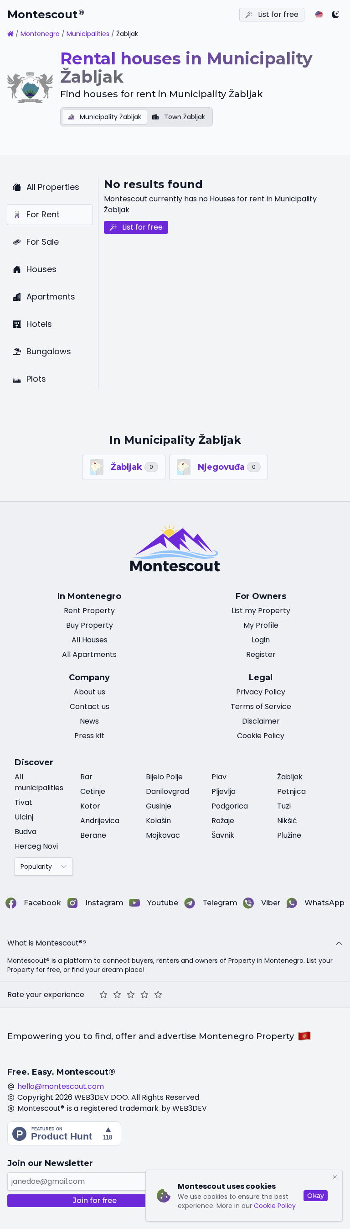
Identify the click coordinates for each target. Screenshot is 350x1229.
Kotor (90, 806)
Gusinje (158, 806)
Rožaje (222, 820)
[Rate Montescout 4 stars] (144, 994)
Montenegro (40, 33)
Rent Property (89, 610)
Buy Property (89, 625)
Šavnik (222, 835)
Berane (93, 835)
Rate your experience (45, 994)
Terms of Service (261, 706)
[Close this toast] (335, 1177)
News (89, 721)
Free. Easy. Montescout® (61, 1072)
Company (89, 677)
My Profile (260, 625)
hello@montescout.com (60, 1086)
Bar (86, 777)
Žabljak (290, 777)
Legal (261, 677)
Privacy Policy (260, 692)
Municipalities (88, 33)
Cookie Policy (275, 1205)
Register (261, 654)
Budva (25, 831)
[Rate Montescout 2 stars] (117, 994)
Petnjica (291, 791)
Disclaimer (261, 721)
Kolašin (158, 820)
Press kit (89, 735)
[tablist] (136, 117)
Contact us (89, 706)
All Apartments (89, 654)
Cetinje (92, 791)
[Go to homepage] (10, 34)
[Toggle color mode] (335, 14)
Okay (315, 1196)
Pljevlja (223, 791)
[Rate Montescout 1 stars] (103, 994)
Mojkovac (163, 835)
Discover (34, 762)
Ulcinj (24, 817)
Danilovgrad (167, 791)
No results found (153, 184)
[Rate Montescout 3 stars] (130, 994)
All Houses (90, 640)
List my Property (261, 610)
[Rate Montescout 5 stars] (158, 994)
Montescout (45, 14)
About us (89, 692)
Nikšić (287, 820)
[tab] (104, 117)
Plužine (289, 835)
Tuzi (284, 806)
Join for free (95, 1200)
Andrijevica (99, 820)
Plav (218, 777)
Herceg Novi (36, 846)
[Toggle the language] (319, 14)
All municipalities (39, 782)
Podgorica (229, 806)
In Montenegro (89, 596)
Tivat (23, 802)
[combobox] (44, 866)
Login (261, 640)
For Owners (261, 596)
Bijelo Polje (164, 777)
